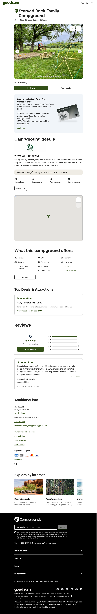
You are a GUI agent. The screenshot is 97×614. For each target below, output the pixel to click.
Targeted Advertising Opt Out (23, 596)
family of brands (50, 536)
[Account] (87, 2)
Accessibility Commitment (62, 596)
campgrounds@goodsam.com (44, 543)
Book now (31, 88)
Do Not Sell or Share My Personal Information (56, 593)
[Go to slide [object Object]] (36, 76)
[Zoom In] (78, 200)
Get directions (19, 413)
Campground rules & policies (25, 432)
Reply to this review (33, 386)
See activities (19, 436)
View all (25, 277)
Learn (16, 566)
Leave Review (30, 349)
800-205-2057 (23, 543)
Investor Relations (40, 596)
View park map (70, 271)
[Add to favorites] (78, 28)
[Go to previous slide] (17, 51)
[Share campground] (72, 28)
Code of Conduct (19, 599)
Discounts (18, 460)
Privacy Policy (37, 581)
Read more (75, 377)
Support (18, 558)
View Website (22, 311)
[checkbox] (15, 532)
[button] (21, 128)
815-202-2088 (36, 311)
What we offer (20, 551)
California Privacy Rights (51, 581)
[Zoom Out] (78, 205)
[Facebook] (15, 464)
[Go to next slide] (80, 51)
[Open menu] (91, 2)
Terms (50, 596)
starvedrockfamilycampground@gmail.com (30, 426)
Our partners (20, 574)
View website (66, 88)
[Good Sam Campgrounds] (27, 519)
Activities (67, 266)
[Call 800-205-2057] (82, 2)
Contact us (20, 188)
